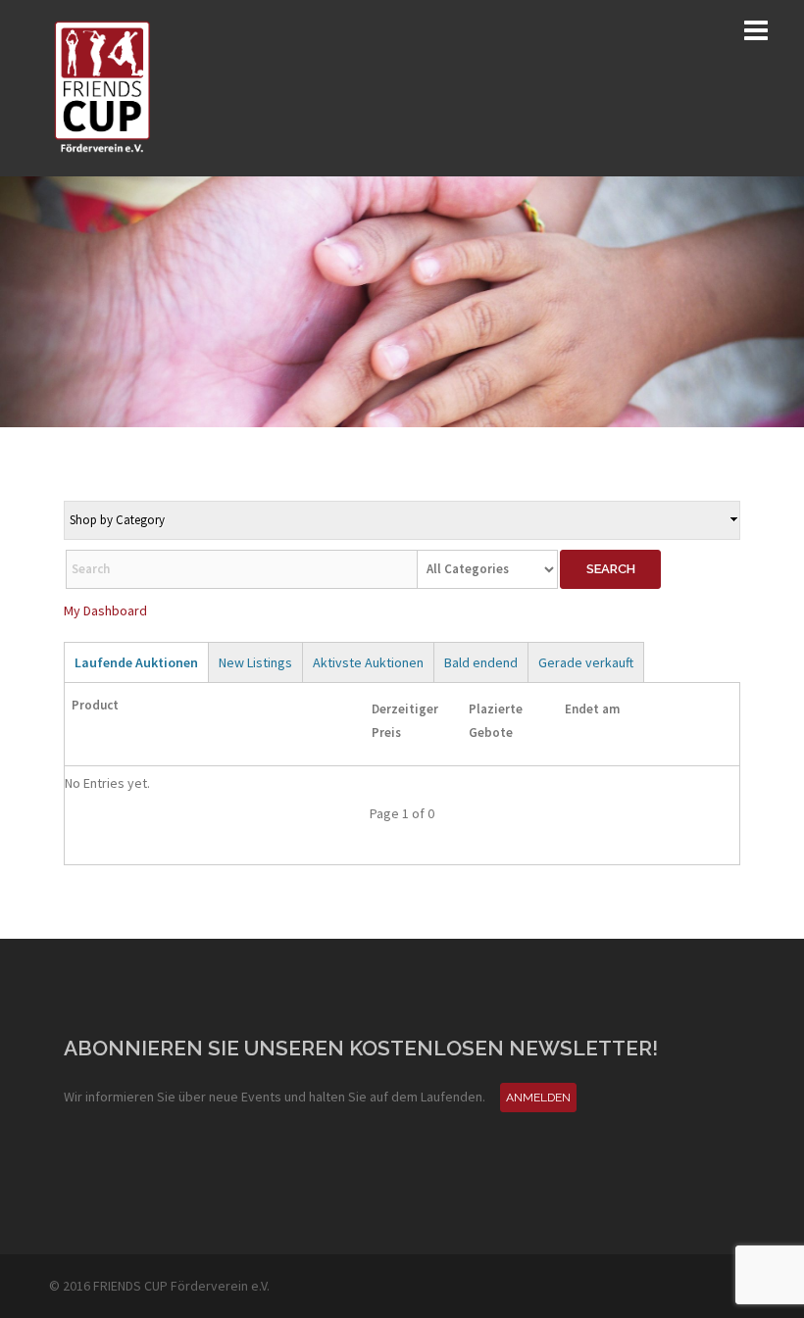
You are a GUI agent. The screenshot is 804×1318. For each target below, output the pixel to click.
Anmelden (538, 1097)
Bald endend (481, 662)
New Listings (255, 662)
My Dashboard (105, 610)
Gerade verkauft (585, 662)
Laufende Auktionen (136, 662)
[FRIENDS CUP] (103, 86)
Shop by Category (117, 520)
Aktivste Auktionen (368, 662)
